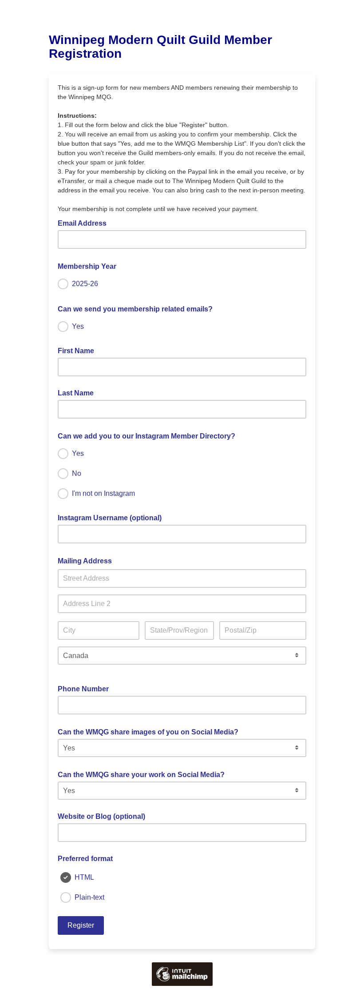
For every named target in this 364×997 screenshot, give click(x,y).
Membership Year (90, 266)
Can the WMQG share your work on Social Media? (144, 774)
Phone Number (86, 688)
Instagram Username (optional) (110, 518)
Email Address (85, 222)
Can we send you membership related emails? (138, 308)
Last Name (76, 393)
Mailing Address (87, 560)
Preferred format (85, 858)
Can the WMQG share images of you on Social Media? (151, 731)
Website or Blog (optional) (101, 816)
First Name (76, 351)
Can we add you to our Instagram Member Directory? (149, 435)
